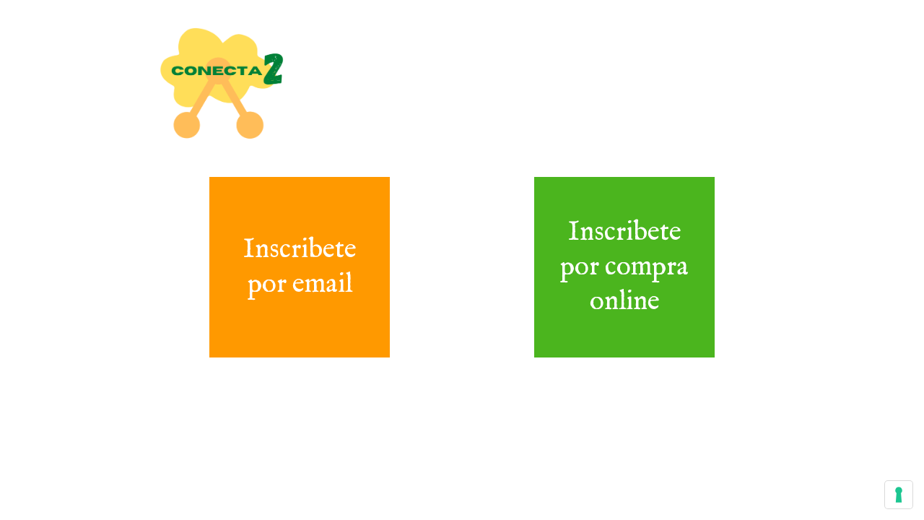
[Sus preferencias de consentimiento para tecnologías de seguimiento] (898, 494)
